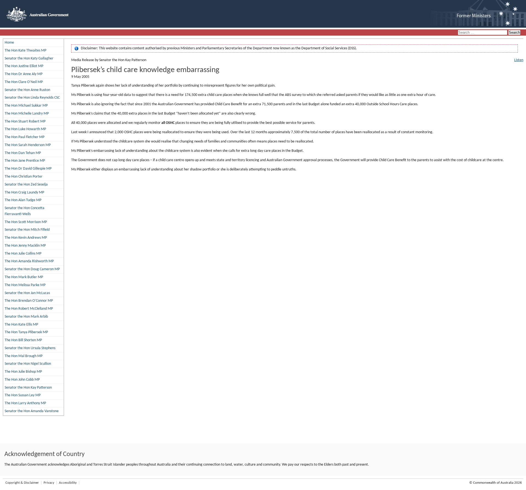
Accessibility (68, 483)
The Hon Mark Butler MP (24, 277)
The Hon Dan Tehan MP (23, 153)
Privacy (49, 483)
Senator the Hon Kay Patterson (28, 387)
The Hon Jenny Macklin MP (25, 245)
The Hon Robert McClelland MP (29, 308)
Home (9, 42)
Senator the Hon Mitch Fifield (27, 230)
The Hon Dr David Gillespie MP (28, 168)
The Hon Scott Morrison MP (26, 222)
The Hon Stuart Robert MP (25, 121)
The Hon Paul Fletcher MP (24, 137)
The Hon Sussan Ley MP (23, 395)
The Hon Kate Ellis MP (21, 324)
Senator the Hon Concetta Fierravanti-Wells (24, 211)
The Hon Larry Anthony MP (25, 403)
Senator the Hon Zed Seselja (26, 184)
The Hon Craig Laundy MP (24, 192)
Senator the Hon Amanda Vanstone (32, 411)
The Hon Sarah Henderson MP (28, 145)
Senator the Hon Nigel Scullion (28, 364)
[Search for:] (483, 33)
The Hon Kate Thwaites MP (25, 50)
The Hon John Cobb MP (22, 379)
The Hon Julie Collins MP (23, 253)
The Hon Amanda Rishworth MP (29, 261)
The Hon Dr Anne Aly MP (23, 74)
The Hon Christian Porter (23, 176)
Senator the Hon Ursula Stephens (30, 348)
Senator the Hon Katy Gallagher (29, 58)
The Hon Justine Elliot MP (24, 66)
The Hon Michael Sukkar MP (26, 105)
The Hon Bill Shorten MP (23, 340)
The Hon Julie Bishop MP (23, 372)
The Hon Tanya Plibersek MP (26, 332)
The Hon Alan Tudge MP (23, 200)
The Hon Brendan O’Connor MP (29, 301)
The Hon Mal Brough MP (23, 356)
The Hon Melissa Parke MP (25, 285)
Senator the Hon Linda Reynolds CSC (32, 97)
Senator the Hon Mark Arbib (26, 316)
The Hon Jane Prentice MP (25, 161)
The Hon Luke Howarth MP (25, 129)
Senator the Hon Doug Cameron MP (32, 269)
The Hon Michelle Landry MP (27, 113)
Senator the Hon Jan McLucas (27, 293)
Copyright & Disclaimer (22, 483)
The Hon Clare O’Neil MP (24, 82)
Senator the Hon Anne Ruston (27, 90)
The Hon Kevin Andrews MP (26, 238)
